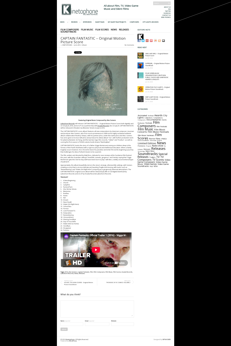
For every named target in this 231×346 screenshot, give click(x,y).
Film (91, 272)
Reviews (74, 22)
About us (167, 7)
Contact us (166, 15)
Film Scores (102, 29)
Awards (158, 115)
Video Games (150, 164)
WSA (156, 166)
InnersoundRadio (143, 140)
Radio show (157, 145)
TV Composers (151, 158)
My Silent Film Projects (117, 22)
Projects (148, 146)
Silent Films (99, 22)
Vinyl (151, 166)
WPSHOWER (167, 339)
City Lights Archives (151, 22)
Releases (124, 29)
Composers (134, 22)
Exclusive (141, 123)
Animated (142, 115)
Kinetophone (67, 45)
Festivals (148, 123)
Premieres (141, 146)
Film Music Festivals (158, 131)
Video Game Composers (154, 160)
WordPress (73, 341)
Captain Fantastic (83, 272)
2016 (66, 272)
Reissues (147, 149)
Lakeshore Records (68, 123)
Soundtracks (68, 31)
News (62, 22)
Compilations (158, 118)
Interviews (87, 22)
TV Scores (158, 159)
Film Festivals (162, 126)
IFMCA (164, 138)
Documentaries (154, 119)
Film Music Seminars (146, 135)
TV (158, 157)
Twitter (168, 11)
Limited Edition (147, 143)
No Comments (129, 45)
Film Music (87, 29)
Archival (151, 116)
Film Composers (70, 29)
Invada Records (103, 126)
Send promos (166, 17)
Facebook (167, 13)
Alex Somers (73, 272)
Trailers (152, 157)
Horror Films (154, 138)
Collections (148, 118)
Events (164, 120)
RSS (169, 9)
